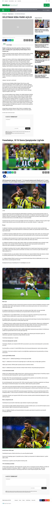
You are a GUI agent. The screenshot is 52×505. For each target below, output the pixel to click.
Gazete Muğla (9, 44)
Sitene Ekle (33, 500)
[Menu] (45, 5)
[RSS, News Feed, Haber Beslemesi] (48, 500)
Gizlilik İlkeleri (28, 500)
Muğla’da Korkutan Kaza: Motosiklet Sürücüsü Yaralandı (25, 10)
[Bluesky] (8, 40)
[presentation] (6, 10)
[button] (27, 40)
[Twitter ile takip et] (43, 500)
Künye (20, 500)
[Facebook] (3, 40)
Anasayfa (16, 500)
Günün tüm (46, 10)
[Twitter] (6, 40)
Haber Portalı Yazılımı (7, 503)
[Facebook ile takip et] (40, 500)
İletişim (23, 500)
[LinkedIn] (10, 40)
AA (7, 177)
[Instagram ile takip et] (46, 500)
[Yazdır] (25, 40)
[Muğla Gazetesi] (9, 5)
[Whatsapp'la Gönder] (13, 40)
